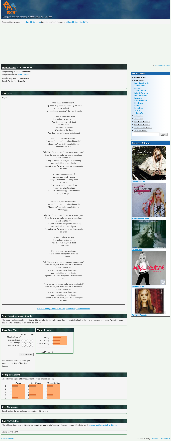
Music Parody (139, 80)
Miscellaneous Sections (143, 128)
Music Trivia (138, 116)
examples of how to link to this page (104, 425)
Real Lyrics (138, 119)
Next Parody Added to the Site (78, 308)
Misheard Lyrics (140, 77)
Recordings (138, 108)
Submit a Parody (140, 113)
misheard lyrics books (32, 22)
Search (137, 110)
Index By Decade (140, 95)
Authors (137, 88)
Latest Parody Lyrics (141, 83)
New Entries (138, 103)
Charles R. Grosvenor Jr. (160, 438)
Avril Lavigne (23, 74)
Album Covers (139, 85)
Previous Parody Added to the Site (51, 308)
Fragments (138, 98)
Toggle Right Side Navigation (162, 65)
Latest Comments (140, 100)
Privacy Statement (8, 438)
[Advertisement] (85, 44)
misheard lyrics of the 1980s (77, 22)
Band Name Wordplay (142, 122)
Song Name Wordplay (142, 125)
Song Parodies (9, 67)
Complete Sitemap (140, 131)
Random (137, 105)
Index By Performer (141, 93)
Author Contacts (140, 90)
